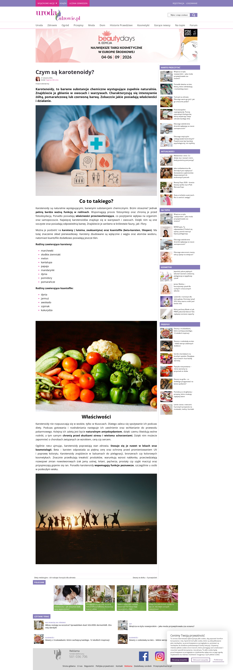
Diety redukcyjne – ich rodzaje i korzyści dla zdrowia (54, 577)
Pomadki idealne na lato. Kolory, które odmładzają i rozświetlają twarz (183, 86)
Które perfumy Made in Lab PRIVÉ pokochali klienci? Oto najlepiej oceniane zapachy (184, 311)
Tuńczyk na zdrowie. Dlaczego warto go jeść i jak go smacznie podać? (184, 99)
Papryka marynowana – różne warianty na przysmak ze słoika (182, 369)
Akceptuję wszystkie (179, 660)
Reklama (128, 666)
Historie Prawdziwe (121, 25)
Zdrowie (52, 25)
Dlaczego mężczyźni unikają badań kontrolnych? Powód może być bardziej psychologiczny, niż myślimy (184, 139)
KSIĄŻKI (63, 3)
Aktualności (167, 151)
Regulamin (89, 666)
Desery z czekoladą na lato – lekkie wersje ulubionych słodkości (184, 343)
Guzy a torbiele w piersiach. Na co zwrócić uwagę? (184, 196)
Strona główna (69, 666)
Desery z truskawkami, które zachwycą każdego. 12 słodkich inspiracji (183, 331)
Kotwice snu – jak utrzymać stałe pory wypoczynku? (67, 607)
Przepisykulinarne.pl (162, 666)
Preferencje (218, 660)
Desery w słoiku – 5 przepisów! (145, 577)
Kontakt (119, 666)
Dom (102, 25)
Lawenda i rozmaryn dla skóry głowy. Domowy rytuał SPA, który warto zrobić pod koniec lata (184, 300)
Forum (193, 25)
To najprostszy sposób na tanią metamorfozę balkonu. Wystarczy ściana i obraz (99, 606)
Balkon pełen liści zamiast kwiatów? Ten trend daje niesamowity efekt (128, 606)
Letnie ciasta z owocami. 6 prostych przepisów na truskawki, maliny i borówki (184, 407)
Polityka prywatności (105, 666)
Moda (91, 25)
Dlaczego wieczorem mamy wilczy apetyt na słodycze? (184, 253)
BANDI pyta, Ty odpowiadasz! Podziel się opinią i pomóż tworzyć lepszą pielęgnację (183, 230)
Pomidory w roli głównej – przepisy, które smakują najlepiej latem (183, 394)
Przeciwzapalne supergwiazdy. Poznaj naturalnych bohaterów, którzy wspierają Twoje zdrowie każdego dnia (183, 114)
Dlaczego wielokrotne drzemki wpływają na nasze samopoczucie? (184, 126)
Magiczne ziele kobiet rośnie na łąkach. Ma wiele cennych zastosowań (161, 606)
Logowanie (191, 3)
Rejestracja (178, 3)
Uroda (39, 25)
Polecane (39, 582)
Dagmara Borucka (52, 80)
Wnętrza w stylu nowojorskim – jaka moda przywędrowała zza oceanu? (183, 75)
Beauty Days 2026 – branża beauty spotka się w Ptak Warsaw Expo (184, 184)
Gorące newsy (162, 25)
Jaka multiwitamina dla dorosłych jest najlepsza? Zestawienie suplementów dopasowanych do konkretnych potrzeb (183, 172)
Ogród (65, 25)
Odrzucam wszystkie (200, 660)
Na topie (180, 25)
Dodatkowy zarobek (143, 666)
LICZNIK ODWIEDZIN (78, 3)
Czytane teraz (41, 616)
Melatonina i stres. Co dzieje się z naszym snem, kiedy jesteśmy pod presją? (184, 158)
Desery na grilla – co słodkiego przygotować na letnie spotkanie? (183, 381)
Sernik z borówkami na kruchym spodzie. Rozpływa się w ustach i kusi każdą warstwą (184, 357)
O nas (80, 666)
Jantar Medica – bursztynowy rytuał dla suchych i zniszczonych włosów (182, 287)
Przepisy (78, 25)
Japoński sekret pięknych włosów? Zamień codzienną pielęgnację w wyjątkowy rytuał (184, 274)
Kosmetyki (143, 25)
